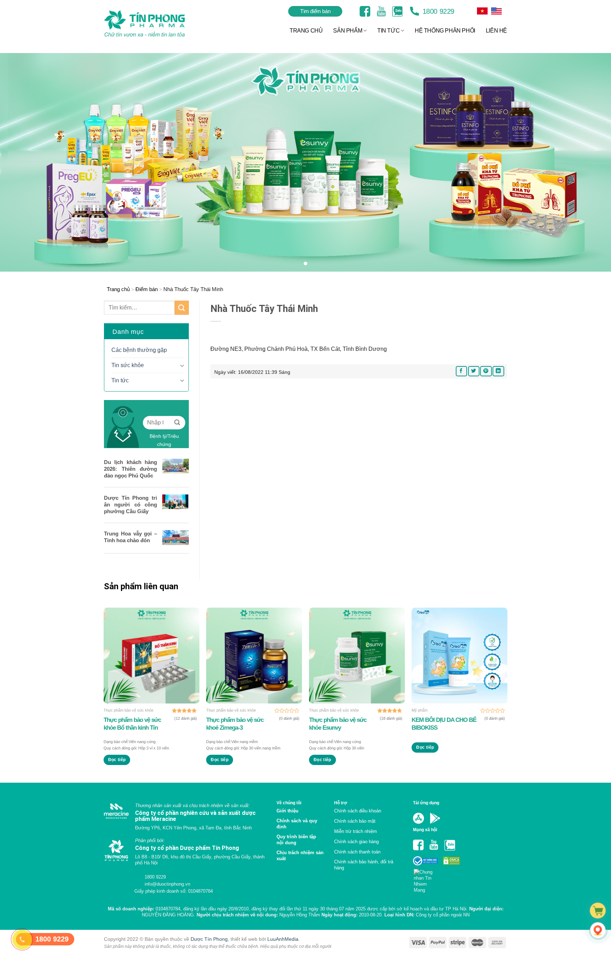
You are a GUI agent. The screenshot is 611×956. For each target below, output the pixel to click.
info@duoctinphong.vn (166, 884)
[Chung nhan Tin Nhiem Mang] (426, 878)
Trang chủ (118, 289)
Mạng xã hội (425, 829)
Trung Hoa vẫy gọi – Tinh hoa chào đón (130, 537)
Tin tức (120, 380)
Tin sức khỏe (127, 365)
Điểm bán (146, 289)
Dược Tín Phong (209, 939)
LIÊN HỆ (496, 31)
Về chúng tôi (289, 802)
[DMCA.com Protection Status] (450, 860)
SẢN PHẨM (347, 31)
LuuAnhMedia (282, 939)
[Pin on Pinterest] (485, 371)
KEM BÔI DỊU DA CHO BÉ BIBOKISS (444, 724)
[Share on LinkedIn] (498, 371)
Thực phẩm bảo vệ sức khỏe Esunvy (337, 724)
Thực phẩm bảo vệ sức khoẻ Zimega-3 (234, 724)
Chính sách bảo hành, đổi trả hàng (363, 864)
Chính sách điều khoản (357, 810)
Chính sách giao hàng (356, 841)
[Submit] (182, 307)
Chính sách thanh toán (357, 851)
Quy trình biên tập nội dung (296, 839)
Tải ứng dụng (426, 802)
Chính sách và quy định (297, 823)
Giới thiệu (287, 810)
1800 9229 (437, 11)
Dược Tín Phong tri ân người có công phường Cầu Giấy (130, 504)
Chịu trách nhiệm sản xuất (300, 855)
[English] (482, 11)
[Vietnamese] (496, 11)
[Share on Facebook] (461, 371)
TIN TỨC (388, 31)
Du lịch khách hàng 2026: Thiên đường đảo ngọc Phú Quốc (130, 469)
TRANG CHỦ (306, 31)
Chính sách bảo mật (355, 821)
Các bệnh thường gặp (139, 350)
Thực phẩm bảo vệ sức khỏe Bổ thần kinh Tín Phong (132, 724)
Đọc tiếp (117, 759)
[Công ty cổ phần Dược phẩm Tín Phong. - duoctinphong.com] (153, 23)
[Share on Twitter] (473, 371)
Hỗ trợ (340, 802)
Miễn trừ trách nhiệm (355, 831)
